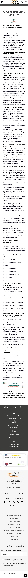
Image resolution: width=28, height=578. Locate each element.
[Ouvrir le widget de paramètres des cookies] (25, 575)
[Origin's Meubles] (15, 2)
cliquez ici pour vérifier (7, 565)
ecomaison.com (20, 397)
